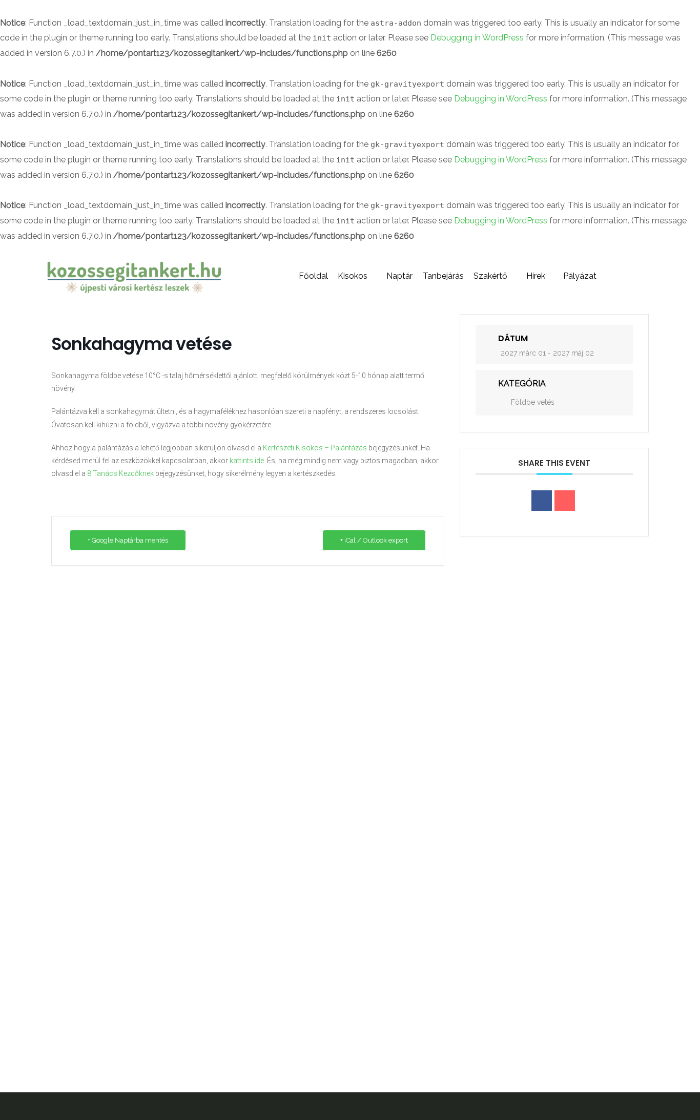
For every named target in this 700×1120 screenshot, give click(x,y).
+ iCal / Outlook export (374, 540)
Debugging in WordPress (477, 38)
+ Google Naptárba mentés (128, 540)
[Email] (564, 500)
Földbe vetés (532, 402)
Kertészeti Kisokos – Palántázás (315, 448)
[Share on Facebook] (541, 500)
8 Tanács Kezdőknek (120, 473)
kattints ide (247, 461)
